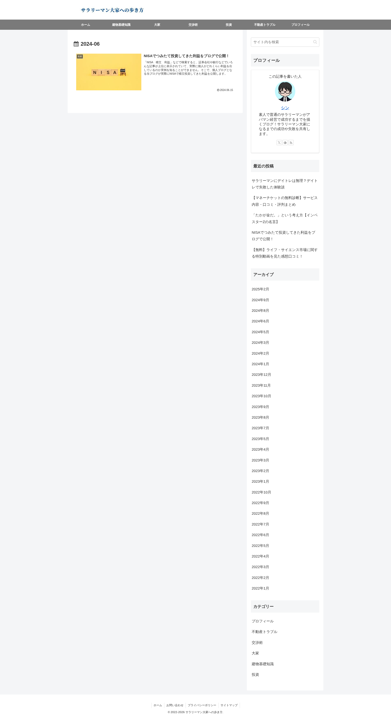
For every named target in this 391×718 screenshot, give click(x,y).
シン (285, 108)
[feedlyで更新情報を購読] (285, 142)
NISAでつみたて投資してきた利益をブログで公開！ (283, 235)
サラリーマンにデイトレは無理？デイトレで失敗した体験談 (285, 184)
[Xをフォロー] (279, 142)
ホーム (158, 705)
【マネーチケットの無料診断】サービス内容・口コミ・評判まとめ (285, 201)
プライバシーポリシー (202, 705)
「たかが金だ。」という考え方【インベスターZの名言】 (285, 218)
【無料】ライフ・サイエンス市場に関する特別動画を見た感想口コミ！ (285, 253)
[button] (315, 42)
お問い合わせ (174, 705)
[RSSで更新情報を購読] (291, 142)
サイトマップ (229, 705)
